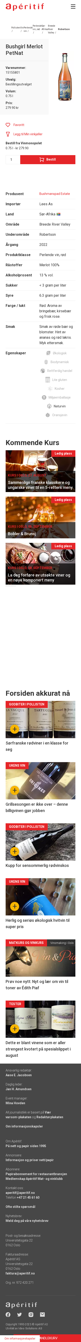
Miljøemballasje (60, 397)
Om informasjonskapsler (24, 1126)
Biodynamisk (60, 362)
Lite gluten (59, 380)
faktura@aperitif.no (20, 1273)
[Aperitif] (25, 7)
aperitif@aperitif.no (20, 1193)
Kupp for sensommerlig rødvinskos (37, 865)
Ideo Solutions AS (30, 1328)
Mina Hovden (15, 1103)
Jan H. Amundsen (19, 1089)
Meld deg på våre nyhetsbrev (27, 1221)
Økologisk (60, 353)
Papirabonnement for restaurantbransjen (36, 1174)
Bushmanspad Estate (54, 194)
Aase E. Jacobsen (19, 1075)
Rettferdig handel (59, 371)
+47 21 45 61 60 (28, 1197)
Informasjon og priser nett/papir (30, 1160)
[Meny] (73, 6)
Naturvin (60, 406)
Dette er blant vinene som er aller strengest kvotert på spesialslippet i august (38, 1049)
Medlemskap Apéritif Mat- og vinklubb (34, 1179)
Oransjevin (59, 415)
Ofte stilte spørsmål (20, 1207)
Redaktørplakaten (49, 1117)
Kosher (60, 388)
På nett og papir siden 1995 (26, 1146)
